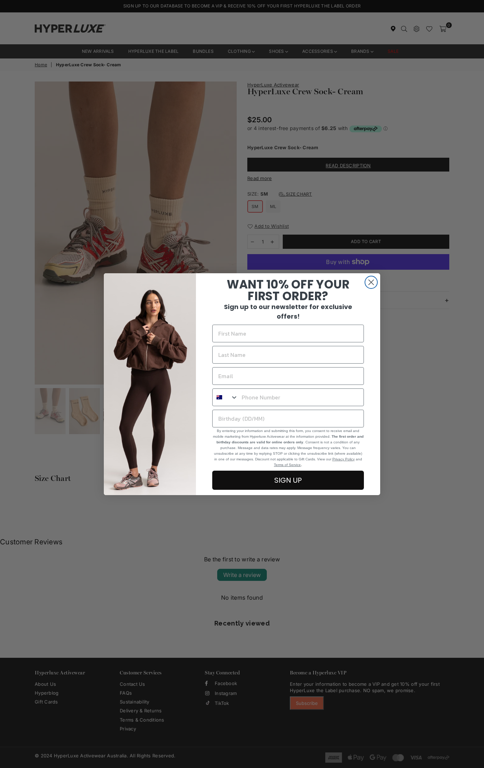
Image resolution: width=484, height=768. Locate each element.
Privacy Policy (343, 459)
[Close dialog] (371, 282)
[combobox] (225, 397)
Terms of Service (287, 465)
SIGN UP (288, 480)
